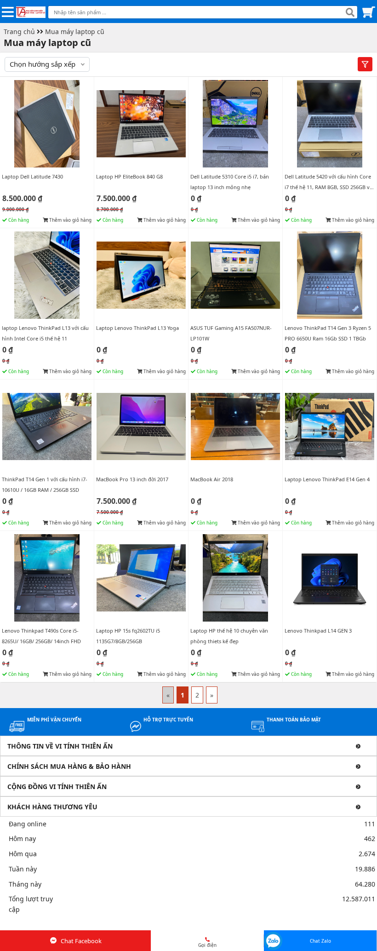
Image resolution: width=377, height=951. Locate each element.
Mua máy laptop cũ (74, 31)
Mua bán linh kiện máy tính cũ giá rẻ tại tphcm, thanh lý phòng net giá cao (116, 924)
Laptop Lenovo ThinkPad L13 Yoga (137, 327)
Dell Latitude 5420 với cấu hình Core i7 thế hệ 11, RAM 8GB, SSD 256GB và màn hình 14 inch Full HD (328, 187)
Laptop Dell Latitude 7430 (32, 176)
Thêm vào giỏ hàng (69, 220)
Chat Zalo (320, 941)
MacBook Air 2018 (211, 479)
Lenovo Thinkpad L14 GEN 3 (318, 630)
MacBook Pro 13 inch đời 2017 (132, 479)
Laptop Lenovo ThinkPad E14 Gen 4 (327, 479)
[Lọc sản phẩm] (365, 64)
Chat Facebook (81, 941)
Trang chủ (19, 31)
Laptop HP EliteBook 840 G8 (129, 176)
